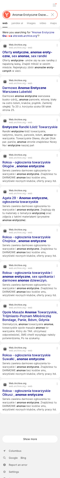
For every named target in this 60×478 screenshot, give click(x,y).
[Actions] (57, 45)
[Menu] (54, 5)
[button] (15, 464)
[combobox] (29, 15)
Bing (23, 457)
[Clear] (52, 15)
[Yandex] (6, 14)
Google (13, 457)
